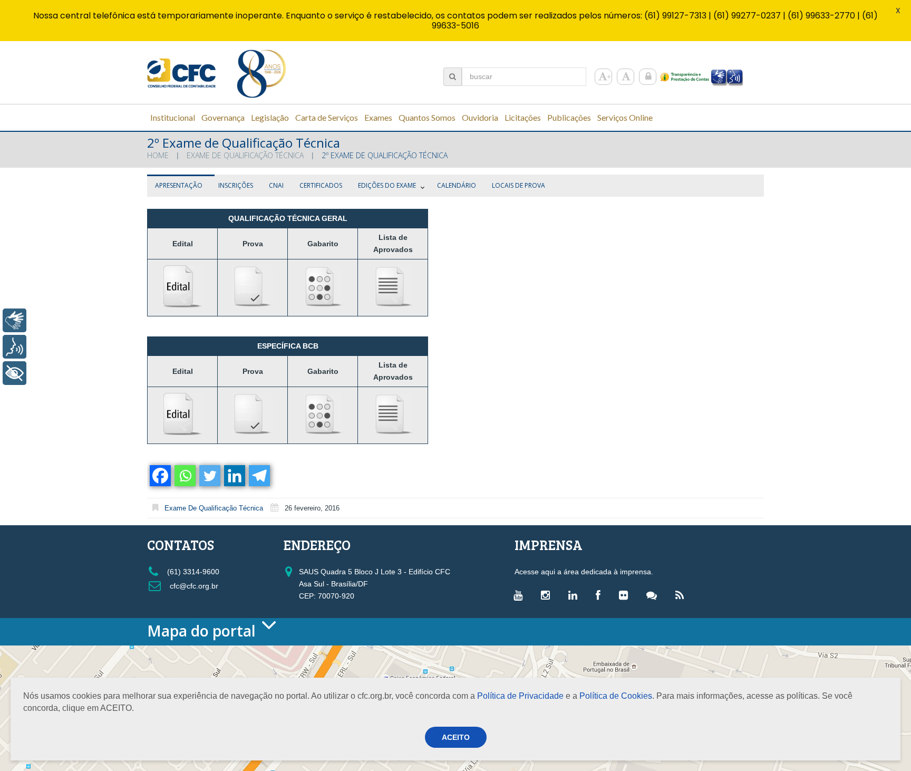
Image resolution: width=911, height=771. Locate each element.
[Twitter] (209, 475)
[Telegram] (258, 475)
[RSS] (682, 595)
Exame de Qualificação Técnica (245, 155)
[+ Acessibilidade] (14, 373)
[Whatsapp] (184, 475)
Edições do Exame (387, 185)
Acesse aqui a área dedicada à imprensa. (584, 571)
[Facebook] (159, 475)
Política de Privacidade (520, 695)
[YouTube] (520, 595)
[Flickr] (626, 595)
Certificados (320, 185)
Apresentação (178, 185)
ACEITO (456, 737)
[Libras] (14, 320)
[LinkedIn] (575, 595)
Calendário (456, 185)
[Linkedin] (233, 475)
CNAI (276, 185)
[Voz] (14, 347)
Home (158, 155)
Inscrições (235, 185)
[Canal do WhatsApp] (654, 595)
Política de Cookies (615, 695)
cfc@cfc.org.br (193, 586)
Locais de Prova (518, 185)
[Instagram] (548, 595)
